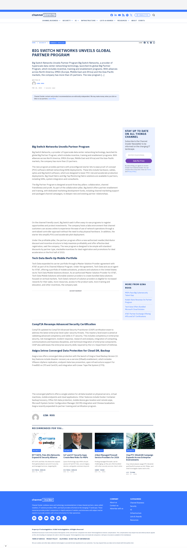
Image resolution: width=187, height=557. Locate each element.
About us (113, 502)
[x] (131, 15)
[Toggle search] (153, 15)
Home (34, 42)
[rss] (123, 15)
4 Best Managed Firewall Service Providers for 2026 (107, 456)
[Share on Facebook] (145, 43)
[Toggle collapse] (5, 546)
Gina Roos (40, 83)
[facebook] (111, 15)
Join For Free (138, 161)
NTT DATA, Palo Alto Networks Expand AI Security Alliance (46, 456)
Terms (149, 169)
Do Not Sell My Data (140, 543)
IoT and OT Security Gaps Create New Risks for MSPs (75, 456)
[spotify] (127, 15)
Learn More (52, 99)
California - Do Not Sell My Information (74, 539)
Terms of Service (38, 539)
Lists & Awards (136, 516)
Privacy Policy (132, 171)
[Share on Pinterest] (151, 43)
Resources (134, 520)
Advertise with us (116, 508)
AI (76, 21)
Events (142, 21)
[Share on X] (148, 43)
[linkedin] (115, 15)
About (134, 21)
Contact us (114, 505)
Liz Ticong (130, 472)
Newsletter (143, 15)
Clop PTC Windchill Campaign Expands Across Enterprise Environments (139, 457)
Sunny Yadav (100, 470)
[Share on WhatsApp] (154, 43)
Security (67, 21)
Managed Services (57, 42)
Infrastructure (88, 21)
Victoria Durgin (38, 470)
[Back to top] (182, 550)
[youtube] (119, 15)
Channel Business (50, 21)
